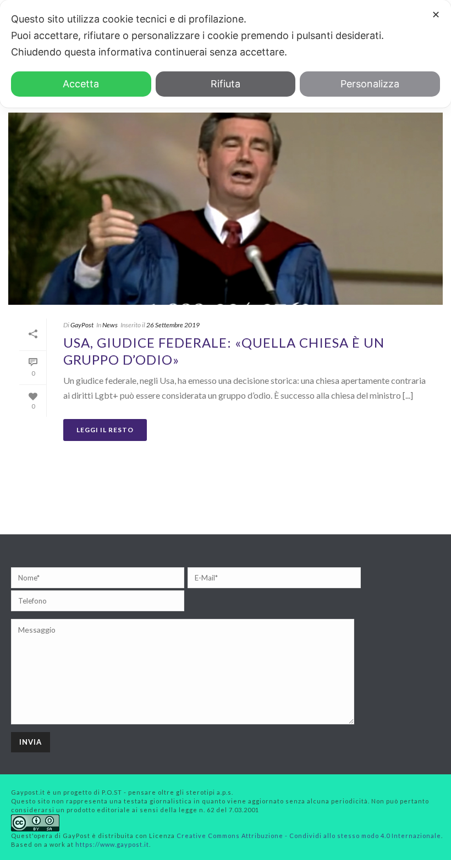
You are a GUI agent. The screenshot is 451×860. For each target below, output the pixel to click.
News (110, 325)
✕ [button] (436, 14)
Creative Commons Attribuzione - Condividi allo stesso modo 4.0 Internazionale (309, 835)
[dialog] (225, 54)
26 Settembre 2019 (173, 325)
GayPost (82, 325)
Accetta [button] (81, 84)
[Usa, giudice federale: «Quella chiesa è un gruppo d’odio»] (225, 208)
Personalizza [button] (369, 84)
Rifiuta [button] (225, 84)
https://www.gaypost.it (112, 844)
